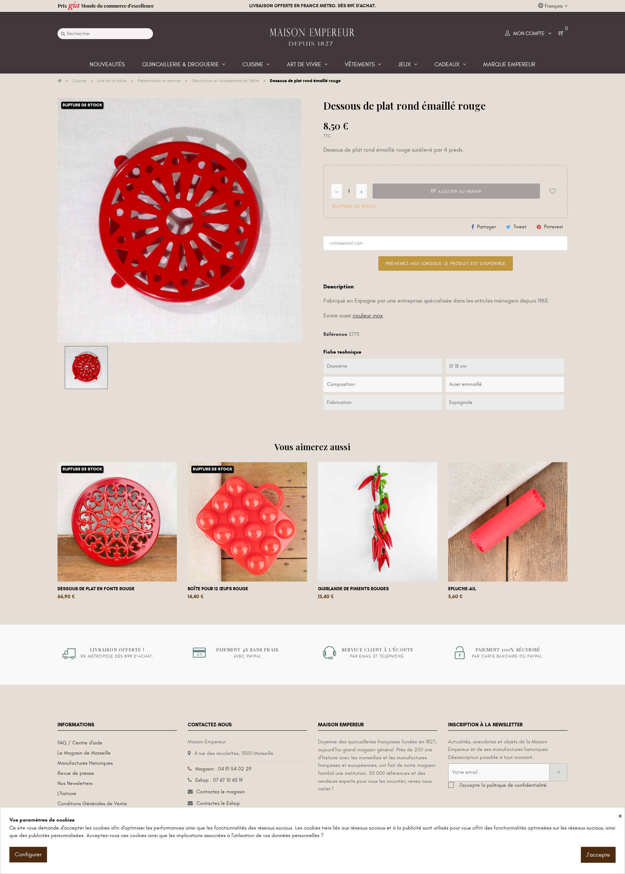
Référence (335, 334)
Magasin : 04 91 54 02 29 (223, 769)
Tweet (520, 227)
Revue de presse (76, 773)
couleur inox (368, 315)
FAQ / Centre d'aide (80, 743)
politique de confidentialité (517, 785)
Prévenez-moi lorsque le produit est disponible (446, 263)
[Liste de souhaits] (552, 191)
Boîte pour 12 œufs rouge (218, 589)
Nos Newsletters (75, 783)
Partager (486, 227)
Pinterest (553, 227)
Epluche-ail (462, 589)
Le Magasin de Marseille (84, 753)
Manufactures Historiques (85, 763)
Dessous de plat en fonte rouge (96, 589)
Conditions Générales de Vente (92, 804)
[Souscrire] (558, 772)
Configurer (28, 854)
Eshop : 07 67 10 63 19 (219, 780)
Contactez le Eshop (218, 803)
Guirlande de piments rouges (353, 589)
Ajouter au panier (459, 191)
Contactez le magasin (220, 792)
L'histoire (67, 793)
